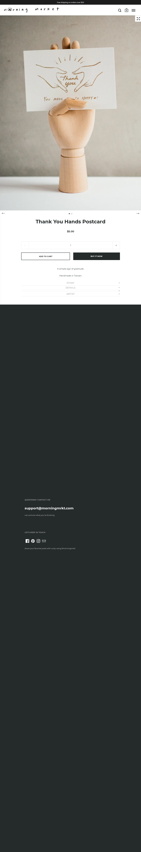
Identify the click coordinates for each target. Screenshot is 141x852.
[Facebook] (27, 541)
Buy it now (96, 256)
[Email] (44, 541)
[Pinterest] (33, 541)
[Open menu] (133, 10)
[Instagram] (38, 541)
